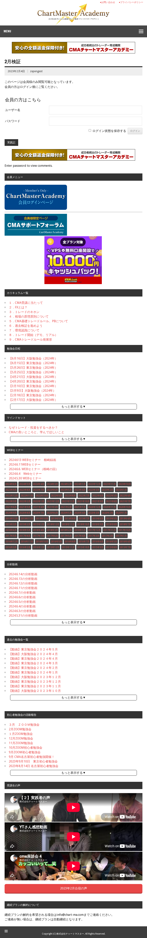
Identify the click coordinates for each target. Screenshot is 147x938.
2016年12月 (11, 541)
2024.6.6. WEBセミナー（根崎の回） (34, 469)
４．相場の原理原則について (29, 316)
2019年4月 (125, 518)
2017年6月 (52, 535)
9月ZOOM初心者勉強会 (25, 752)
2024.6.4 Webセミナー (25, 474)
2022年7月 (84, 495)
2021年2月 (66, 507)
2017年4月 (80, 535)
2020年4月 (80, 512)
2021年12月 (53, 501)
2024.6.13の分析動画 (23, 579)
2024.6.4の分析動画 (22, 606)
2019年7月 (84, 518)
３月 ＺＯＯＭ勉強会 (24, 724)
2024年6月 (11, 484)
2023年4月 (80, 490)
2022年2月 (24, 501)
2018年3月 (52, 530)
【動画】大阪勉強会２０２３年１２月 (35, 677)
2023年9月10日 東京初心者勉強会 (33, 761)
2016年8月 (70, 541)
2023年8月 (24, 490)
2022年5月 (111, 495)
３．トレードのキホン (24, 312)
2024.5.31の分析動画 (23, 615)
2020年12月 (94, 507)
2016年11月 (26, 541)
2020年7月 (38, 512)
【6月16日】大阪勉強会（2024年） (33, 358)
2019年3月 (11, 524)
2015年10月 (83, 547)
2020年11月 (109, 507)
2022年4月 (125, 495)
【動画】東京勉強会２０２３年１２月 (35, 681)
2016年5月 (111, 541)
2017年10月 (124, 530)
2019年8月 (70, 518)
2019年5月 (111, 518)
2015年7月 (125, 547)
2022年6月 (97, 495)
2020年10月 (124, 507)
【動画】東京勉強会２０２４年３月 (33, 663)
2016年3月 (11, 547)
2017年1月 (121, 535)
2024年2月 (66, 484)
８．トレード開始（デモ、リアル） (33, 335)
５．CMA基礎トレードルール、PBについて (38, 321)
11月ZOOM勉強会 (21, 743)
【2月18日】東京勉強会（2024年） (33, 395)
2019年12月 (11, 518)
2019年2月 (24, 524)
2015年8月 (111, 547)
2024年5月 (24, 484)
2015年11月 (68, 547)
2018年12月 (53, 524)
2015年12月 (53, 547)
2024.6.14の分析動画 (23, 574)
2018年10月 (83, 524)
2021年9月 (97, 501)
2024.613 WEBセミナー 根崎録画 (32, 460)
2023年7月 (38, 490)
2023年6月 (52, 490)
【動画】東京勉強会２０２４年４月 (33, 658)
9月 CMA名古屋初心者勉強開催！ (32, 757)
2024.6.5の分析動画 (22, 602)
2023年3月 (93, 490)
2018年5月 (24, 530)
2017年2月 (107, 535)
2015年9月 (97, 547)
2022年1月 (38, 501)
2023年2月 (107, 490)
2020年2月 (107, 512)
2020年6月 (52, 512)
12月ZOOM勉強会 (21, 738)
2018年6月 (11, 530)
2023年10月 (124, 484)
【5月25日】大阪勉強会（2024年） (33, 372)
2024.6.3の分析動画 (22, 611)
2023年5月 (66, 490)
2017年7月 (38, 535)
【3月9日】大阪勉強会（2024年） (32, 390)
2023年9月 (11, 490)
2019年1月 (38, 524)
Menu (7, 31)
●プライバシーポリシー (131, 2)
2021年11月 (68, 501)
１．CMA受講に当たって (26, 303)
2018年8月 (111, 524)
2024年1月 (80, 484)
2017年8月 (24, 535)
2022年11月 (26, 495)
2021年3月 (52, 507)
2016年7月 (84, 541)
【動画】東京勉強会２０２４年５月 (33, 649)
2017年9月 (11, 535)
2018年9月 (97, 524)
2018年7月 (125, 524)
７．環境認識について (24, 330)
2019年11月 (26, 518)
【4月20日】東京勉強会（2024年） (33, 381)
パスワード (12, 121)
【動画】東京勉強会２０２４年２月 (33, 668)
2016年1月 (38, 547)
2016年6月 (97, 541)
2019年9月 (56, 518)
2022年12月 (11, 495)
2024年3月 (52, 484)
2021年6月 (11, 507)
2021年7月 (125, 501)
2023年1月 (121, 490)
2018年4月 (38, 530)
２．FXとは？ (18, 307)
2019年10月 (42, 518)
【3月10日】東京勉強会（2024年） (33, 386)
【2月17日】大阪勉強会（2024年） (33, 400)
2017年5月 (66, 535)
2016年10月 (42, 541)
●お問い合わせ (107, 2)
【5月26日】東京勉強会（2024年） (33, 367)
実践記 (11, 142)
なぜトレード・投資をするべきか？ (33, 427)
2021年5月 (24, 507)
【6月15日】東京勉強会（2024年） (33, 363)
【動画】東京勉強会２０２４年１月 (33, 672)
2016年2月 (24, 547)
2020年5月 (66, 512)
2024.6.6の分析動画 (22, 597)
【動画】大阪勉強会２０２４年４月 (33, 654)
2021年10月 (83, 501)
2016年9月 (56, 541)
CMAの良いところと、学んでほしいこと (36, 432)
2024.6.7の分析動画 (22, 592)
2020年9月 (11, 512)
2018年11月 (68, 524)
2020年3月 (93, 512)
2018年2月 (66, 530)
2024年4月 (38, 484)
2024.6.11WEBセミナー (25, 464)
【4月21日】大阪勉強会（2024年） (33, 377)
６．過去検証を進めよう (25, 326)
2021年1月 (80, 507)
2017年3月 (93, 535)
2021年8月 (111, 501)
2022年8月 (70, 495)
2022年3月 (11, 501)
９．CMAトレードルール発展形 (30, 339)
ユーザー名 (12, 110)
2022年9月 (56, 495)
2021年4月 (38, 507)
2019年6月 (97, 518)
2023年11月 (109, 484)
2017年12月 (94, 530)
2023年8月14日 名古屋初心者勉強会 (33, 766)
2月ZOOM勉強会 (20, 729)
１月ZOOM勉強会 (21, 734)
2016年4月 (125, 541)
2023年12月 (94, 484)
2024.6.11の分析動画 (23, 588)
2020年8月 (24, 512)
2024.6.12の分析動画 (23, 583)
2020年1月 (121, 512)
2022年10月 (42, 495)
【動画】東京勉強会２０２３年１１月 (35, 686)
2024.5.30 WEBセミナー (25, 478)
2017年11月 (109, 530)
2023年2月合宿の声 (73, 888)
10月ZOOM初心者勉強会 (25, 747)
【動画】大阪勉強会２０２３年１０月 (35, 691)
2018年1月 (80, 530)
